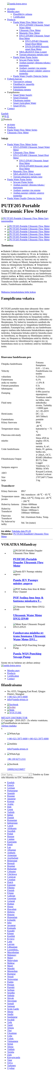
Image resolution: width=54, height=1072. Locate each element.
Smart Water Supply (22, 95)
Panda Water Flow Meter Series (28, 22)
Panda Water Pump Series (25, 57)
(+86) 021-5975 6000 (38, 738)
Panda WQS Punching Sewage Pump (27, 655)
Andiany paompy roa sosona (32, 68)
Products (11, 19)
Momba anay (13, 11)
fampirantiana (19, 87)
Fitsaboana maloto (21, 100)
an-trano (11, 8)
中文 (6, 116)
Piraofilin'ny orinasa (22, 14)
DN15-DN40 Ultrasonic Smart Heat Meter (36, 42)
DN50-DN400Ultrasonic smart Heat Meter (37, 47)
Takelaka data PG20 (21, 531)
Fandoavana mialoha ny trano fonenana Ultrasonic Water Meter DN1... (29, 636)
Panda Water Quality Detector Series (30, 76)
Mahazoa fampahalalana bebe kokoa (18, 292)
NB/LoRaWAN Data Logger (33, 52)
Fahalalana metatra (22, 89)
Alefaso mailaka (8, 725)
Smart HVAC (19, 106)
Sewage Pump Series (29, 60)
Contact (11, 108)
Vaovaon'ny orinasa (22, 81)
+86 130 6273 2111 (16, 759)
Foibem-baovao (14, 79)
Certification (19, 17)
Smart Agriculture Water (24, 103)
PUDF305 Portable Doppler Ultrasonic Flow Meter (28, 562)
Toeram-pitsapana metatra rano (33, 54)
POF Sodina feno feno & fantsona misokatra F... (28, 599)
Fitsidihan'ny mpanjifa (23, 84)
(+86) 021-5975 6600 (17, 696)
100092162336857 (16, 769)
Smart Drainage (20, 97)
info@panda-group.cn (17, 699)
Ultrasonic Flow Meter (30, 30)
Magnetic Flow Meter (29, 33)
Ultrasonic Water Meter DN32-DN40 (27, 617)
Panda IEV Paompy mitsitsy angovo (25, 582)
